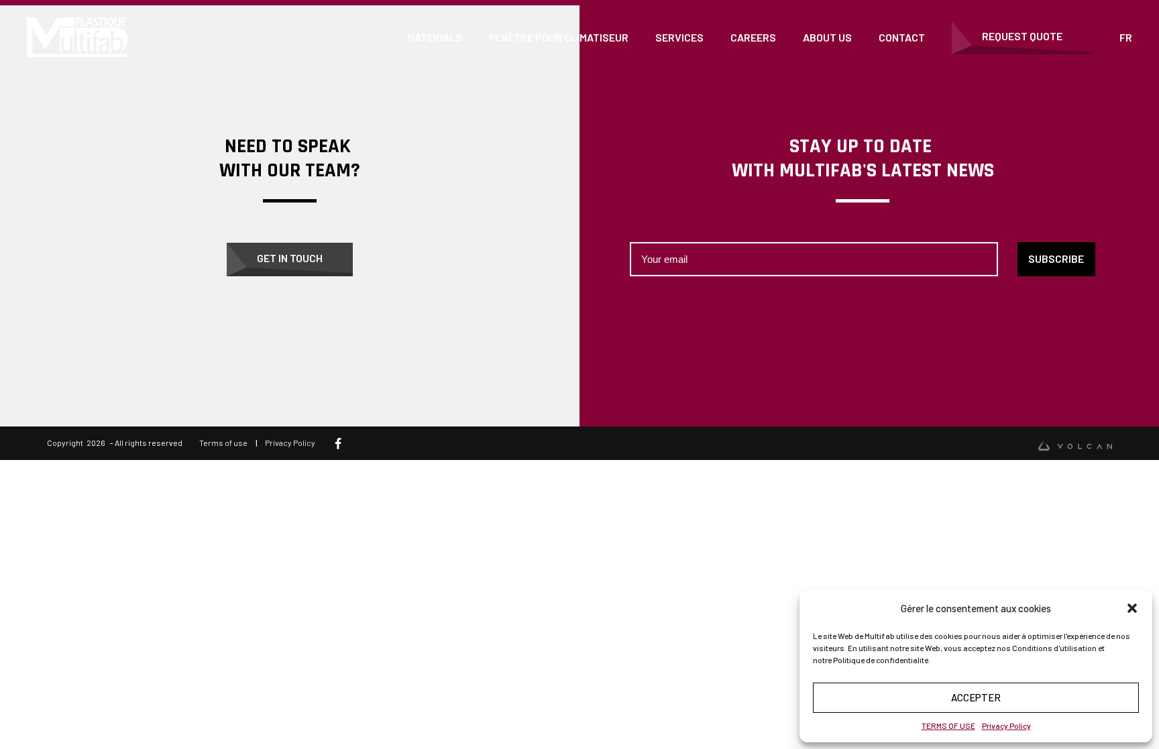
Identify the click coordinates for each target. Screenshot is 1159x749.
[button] (1132, 608)
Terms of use (223, 442)
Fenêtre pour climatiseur (558, 37)
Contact (902, 37)
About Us (827, 37)
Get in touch (290, 257)
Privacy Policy (1006, 725)
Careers (753, 37)
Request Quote (1022, 36)
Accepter (976, 697)
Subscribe (1056, 258)
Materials (434, 37)
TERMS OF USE (948, 725)
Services (679, 37)
